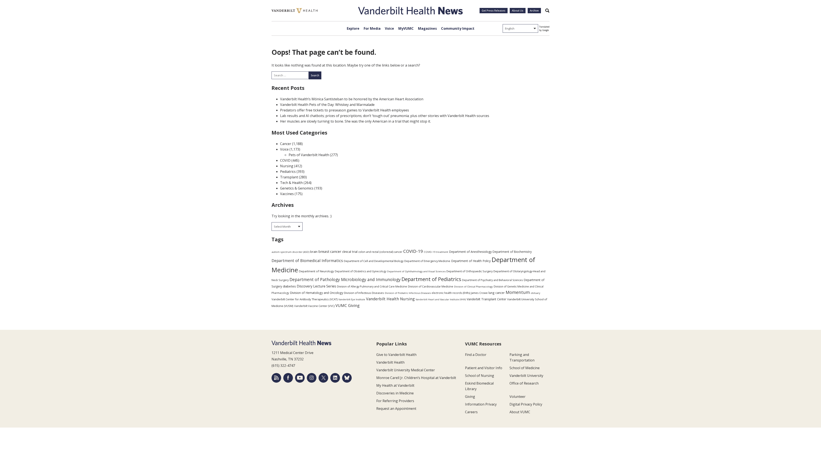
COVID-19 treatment (436, 251)
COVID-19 (413, 251)
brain (313, 251)
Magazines (427, 28)
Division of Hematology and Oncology (316, 293)
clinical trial (349, 252)
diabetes (289, 286)
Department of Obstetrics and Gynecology (360, 271)
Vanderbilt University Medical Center (405, 370)
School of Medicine (524, 368)
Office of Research (524, 383)
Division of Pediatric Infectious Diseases (408, 293)
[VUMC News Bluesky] (347, 378)
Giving (470, 396)
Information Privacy (481, 404)
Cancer (285, 143)
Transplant (289, 177)
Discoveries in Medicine (395, 393)
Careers (471, 412)
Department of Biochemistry (512, 252)
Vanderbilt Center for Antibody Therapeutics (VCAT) (305, 299)
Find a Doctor (475, 354)
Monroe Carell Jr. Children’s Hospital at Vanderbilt (416, 377)
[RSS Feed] (276, 378)
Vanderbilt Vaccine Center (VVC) (314, 306)
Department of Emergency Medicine (427, 261)
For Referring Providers (395, 400)
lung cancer (497, 293)
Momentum (518, 292)
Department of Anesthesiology (470, 252)
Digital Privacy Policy (525, 404)
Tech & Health (291, 182)
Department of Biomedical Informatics (307, 260)
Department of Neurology (316, 271)
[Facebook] (288, 378)
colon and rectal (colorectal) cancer (380, 252)
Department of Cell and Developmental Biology (373, 261)
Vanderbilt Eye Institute (351, 299)
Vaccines (287, 193)
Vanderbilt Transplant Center (486, 299)
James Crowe (479, 293)
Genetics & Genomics (296, 188)
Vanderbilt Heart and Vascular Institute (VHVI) (441, 299)
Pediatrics (288, 171)
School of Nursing (479, 375)
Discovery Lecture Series (316, 286)
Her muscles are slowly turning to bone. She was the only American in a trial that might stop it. (355, 121)
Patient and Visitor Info (483, 368)
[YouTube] (300, 378)
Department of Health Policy (471, 261)
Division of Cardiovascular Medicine (430, 286)
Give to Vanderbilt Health (396, 354)
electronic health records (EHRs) (451, 293)
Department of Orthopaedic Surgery (469, 271)
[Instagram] (311, 378)
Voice (389, 28)
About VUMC (519, 412)
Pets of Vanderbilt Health (309, 155)
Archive (534, 10)
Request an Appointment (396, 408)
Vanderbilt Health (390, 362)
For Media (372, 28)
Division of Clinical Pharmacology (473, 286)
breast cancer (329, 251)
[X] (323, 378)
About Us (517, 10)
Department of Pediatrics (431, 279)
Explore (353, 28)
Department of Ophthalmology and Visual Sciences (416, 271)
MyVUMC (406, 28)
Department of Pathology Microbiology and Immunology (345, 279)
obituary (535, 293)
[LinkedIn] (335, 378)
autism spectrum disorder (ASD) (290, 251)
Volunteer (517, 396)
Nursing (286, 166)
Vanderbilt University (526, 375)
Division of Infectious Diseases (364, 293)
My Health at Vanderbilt (395, 385)
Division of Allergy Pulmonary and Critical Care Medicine (372, 286)
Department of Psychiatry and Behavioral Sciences (492, 280)
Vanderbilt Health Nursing (390, 298)
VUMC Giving (347, 305)
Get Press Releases (493, 10)
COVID (285, 160)
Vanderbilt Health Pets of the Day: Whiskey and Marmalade (327, 104)
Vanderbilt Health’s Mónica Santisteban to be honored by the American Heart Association (351, 99)
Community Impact (457, 28)
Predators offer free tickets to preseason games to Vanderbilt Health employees (344, 110)
